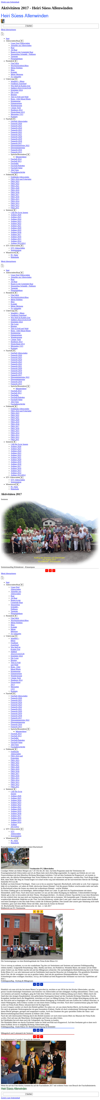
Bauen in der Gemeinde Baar (22, 52)
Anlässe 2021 (16, 226)
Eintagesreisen (16, 103)
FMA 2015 (15, 199)
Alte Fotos (15, 170)
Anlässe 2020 (16, 228)
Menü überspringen (8, 30)
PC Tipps (14, 255)
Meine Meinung (17, 74)
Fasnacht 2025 (16, 126)
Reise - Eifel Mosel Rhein (21, 99)
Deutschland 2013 (18, 112)
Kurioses (14, 117)
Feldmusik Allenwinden (20, 177)
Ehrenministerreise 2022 (20, 145)
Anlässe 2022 (16, 223)
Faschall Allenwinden (19, 121)
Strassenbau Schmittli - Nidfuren (23, 54)
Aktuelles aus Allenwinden (21, 45)
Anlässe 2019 (16, 230)
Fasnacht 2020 (16, 137)
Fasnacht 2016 (16, 150)
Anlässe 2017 (16, 234)
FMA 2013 (15, 203)
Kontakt (14, 72)
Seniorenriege (16, 250)
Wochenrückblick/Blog (20, 66)
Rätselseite (15, 257)
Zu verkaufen (16, 77)
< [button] (46, 570)
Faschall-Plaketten (18, 166)
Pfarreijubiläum (17, 59)
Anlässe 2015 (16, 239)
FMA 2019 (15, 190)
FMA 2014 (15, 201)
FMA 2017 (15, 195)
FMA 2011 (15, 208)
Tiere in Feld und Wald (19, 97)
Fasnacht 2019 (16, 139)
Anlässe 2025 (16, 217)
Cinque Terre (16, 108)
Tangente (14, 56)
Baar (12, 48)
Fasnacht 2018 (16, 141)
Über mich (15, 63)
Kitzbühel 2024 (17, 90)
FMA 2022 (15, 184)
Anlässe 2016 (16, 237)
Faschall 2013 (16, 161)
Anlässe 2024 (16, 219)
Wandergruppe (16, 106)
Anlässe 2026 (16, 215)
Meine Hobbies (17, 68)
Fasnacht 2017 (16, 143)
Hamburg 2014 (16, 110)
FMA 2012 (15, 206)
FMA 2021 (15, 186)
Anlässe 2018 (16, 232)
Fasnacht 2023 (16, 130)
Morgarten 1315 (17, 114)
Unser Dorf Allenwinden (20, 43)
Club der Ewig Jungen (19, 212)
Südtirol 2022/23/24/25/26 (21, 88)
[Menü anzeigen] (2, 32)
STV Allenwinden (18, 248)
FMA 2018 (15, 192)
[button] (50, 570)
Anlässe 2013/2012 (18, 243)
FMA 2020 (15, 188)
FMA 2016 (15, 197)
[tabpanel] (50, 876)
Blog (13, 70)
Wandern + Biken (17, 81)
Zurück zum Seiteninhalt (10, 1098)
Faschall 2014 (16, 159)
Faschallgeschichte (18, 172)
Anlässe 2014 (16, 241)
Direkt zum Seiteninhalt (10, 2)
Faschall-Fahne (16, 168)
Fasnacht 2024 (16, 128)
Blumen (14, 95)
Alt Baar (14, 50)
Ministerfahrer (21, 157)
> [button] (53, 570)
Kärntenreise (15, 101)
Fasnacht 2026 (16, 123)
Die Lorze (15, 92)
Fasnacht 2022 (16, 132)
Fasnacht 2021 (16, 134)
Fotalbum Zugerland (18, 84)
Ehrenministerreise (18, 148)
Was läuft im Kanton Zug (20, 86)
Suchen (29, 26)
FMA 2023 (15, 181)
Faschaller (15, 163)
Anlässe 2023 (16, 221)
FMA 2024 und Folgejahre (21, 179)
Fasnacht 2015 (16, 152)
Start (7, 38)
